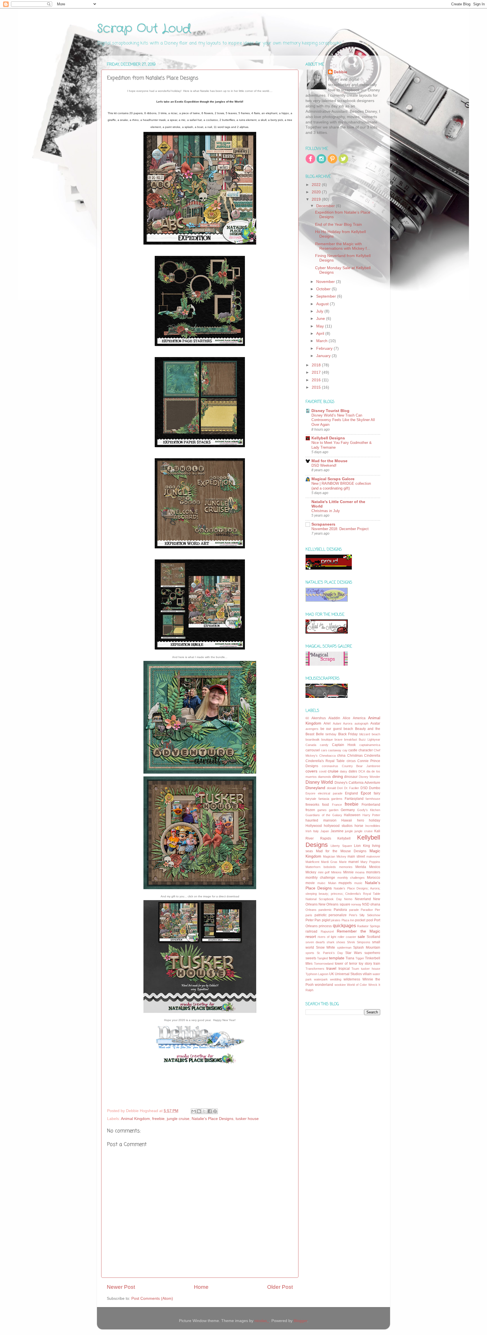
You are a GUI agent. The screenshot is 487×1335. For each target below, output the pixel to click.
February (325, 348)
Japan (324, 831)
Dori (340, 788)
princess (325, 926)
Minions (336, 872)
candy (324, 745)
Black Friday (348, 734)
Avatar (375, 723)
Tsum (355, 968)
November (326, 282)
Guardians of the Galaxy (324, 815)
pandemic (325, 909)
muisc (321, 883)
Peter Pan (313, 920)
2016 (317, 380)
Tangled (322, 958)
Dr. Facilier (351, 788)
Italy (316, 831)
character (365, 750)
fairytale (311, 798)
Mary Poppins (370, 862)
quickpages (344, 925)
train (376, 964)
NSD (365, 904)
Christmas (355, 756)
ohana (375, 904)
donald (331, 788)
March (322, 341)
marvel (353, 862)
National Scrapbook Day (324, 899)
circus (351, 761)
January (324, 356)
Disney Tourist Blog (330, 411)
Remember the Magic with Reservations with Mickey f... (342, 246)
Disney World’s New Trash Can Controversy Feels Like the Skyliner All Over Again (343, 420)
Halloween (352, 815)
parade (354, 909)
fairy (377, 793)
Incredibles (372, 825)
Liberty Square (341, 845)
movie (310, 883)
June (321, 318)
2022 (317, 185)
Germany (348, 810)
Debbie (340, 72)
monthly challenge (320, 878)
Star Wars (353, 953)
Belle (320, 734)
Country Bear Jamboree (361, 766)
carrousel (313, 750)
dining (337, 776)
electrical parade (330, 793)
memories (346, 867)
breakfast (350, 739)
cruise (333, 771)
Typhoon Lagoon (317, 974)
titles (309, 964)
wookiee (340, 984)
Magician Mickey (334, 856)
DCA (361, 771)
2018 (317, 365)
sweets (311, 958)
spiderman (344, 947)
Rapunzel (327, 931)
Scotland (373, 937)
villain (367, 974)
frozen (310, 810)
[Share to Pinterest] (215, 1111)
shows (340, 942)
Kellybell (344, 838)
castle (352, 750)
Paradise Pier (370, 909)
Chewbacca (327, 755)
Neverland (363, 899)
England (351, 793)
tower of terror (346, 964)
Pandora (340, 910)
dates (353, 771)
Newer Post (121, 1287)
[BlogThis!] (199, 1111)
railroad (311, 931)
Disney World (319, 782)
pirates (335, 920)
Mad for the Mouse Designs (341, 851)
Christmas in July (325, 511)
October (324, 289)
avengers (312, 728)
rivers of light (327, 936)
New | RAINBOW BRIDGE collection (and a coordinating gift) (341, 485)
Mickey (311, 872)
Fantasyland (354, 799)
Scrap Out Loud (144, 28)
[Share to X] (204, 1111)
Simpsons (363, 942)
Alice (346, 718)
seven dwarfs (315, 942)
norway (356, 904)
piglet (326, 920)
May (320, 326)
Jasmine (337, 831)
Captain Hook (344, 745)
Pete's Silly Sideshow (364, 915)
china (341, 756)
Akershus (318, 718)
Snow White (325, 947)
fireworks (312, 805)
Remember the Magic (358, 931)
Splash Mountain (366, 947)
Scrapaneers (323, 524)
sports (310, 953)
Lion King (362, 846)
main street (356, 856)
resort (311, 937)
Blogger (300, 1321)
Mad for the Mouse (329, 461)
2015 (317, 387)
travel (331, 968)
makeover (373, 856)
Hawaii (346, 820)
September (326, 296)
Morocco (373, 878)
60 (307, 718)
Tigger (359, 958)
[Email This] (193, 1111)
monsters (373, 872)
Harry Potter (371, 815)
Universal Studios (348, 974)
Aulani (337, 723)
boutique (327, 739)
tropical (344, 969)
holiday (374, 820)
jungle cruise (178, 1119)
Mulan (332, 883)
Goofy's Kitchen (368, 810)
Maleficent (312, 862)
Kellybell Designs (328, 438)
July (320, 311)
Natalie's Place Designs (212, 1119)
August (323, 304)
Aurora (347, 723)
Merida (360, 867)
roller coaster (347, 936)
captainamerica (369, 745)
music (358, 883)
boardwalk (313, 739)
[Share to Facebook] (209, 1111)
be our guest (331, 729)
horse (359, 826)
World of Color (357, 984)
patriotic (321, 915)
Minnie (348, 872)
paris (309, 915)
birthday (331, 734)
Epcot (366, 793)
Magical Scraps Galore (333, 479)
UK (331, 974)
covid (322, 771)
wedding (335, 979)
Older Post (280, 1287)
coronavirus (330, 766)
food (325, 805)
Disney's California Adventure (357, 783)
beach (348, 729)
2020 (317, 192)
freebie (158, 1119)
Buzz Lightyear (369, 739)
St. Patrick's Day (330, 953)
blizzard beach (369, 734)
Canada (311, 745)
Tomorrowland (323, 963)
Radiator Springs (368, 926)
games (322, 810)
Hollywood (314, 826)
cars (324, 750)
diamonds (324, 776)
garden (333, 810)
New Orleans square (334, 904)
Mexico (374, 867)
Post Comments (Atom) (152, 1298)
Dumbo (374, 788)
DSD (364, 788)
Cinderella (372, 756)
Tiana (350, 958)
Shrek (351, 942)
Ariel (327, 723)
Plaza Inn (348, 920)
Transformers (315, 968)
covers (311, 771)
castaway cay (337, 750)
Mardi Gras (329, 862)
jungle (349, 831)
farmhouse (373, 798)
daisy (343, 771)
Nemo (348, 899)
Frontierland (371, 805)
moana (359, 872)
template (336, 958)
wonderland (324, 985)
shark (331, 942)
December (326, 206)
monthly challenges (351, 877)
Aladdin (334, 718)
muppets (345, 883)
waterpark (321, 979)
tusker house (247, 1119)
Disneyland (315, 788)
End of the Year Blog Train (338, 224)
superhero (372, 953)
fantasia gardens (330, 798)
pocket (360, 920)
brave (338, 739)
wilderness (352, 979)
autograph (361, 723)
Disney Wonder (369, 776)
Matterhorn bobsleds (321, 867)
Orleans (311, 909)
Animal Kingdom (135, 1119)
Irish (308, 831)
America (359, 718)
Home (201, 1287)
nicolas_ (261, 1321)
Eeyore (310, 793)
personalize (338, 915)
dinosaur (351, 777)
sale (361, 937)
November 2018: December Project (340, 529)
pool (369, 920)
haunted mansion (321, 820)
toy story (365, 964)
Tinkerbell (372, 958)
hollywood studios (338, 826)
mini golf (324, 872)
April (320, 333)
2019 (317, 199)
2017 (317, 372)
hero (360, 820)
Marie (343, 862)
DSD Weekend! (324, 465)
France (337, 804)
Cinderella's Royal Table (325, 761)
